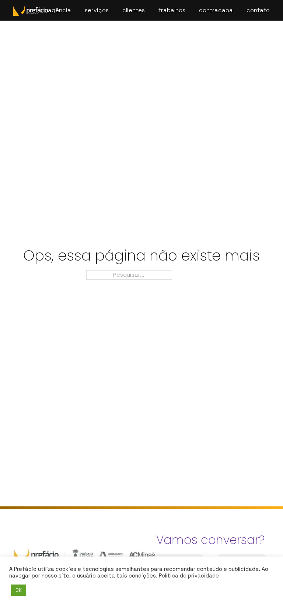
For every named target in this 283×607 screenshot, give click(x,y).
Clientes (133, 10)
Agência (59, 10)
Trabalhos (171, 10)
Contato (258, 10)
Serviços (97, 10)
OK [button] (18, 590)
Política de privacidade (189, 575)
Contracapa (216, 10)
